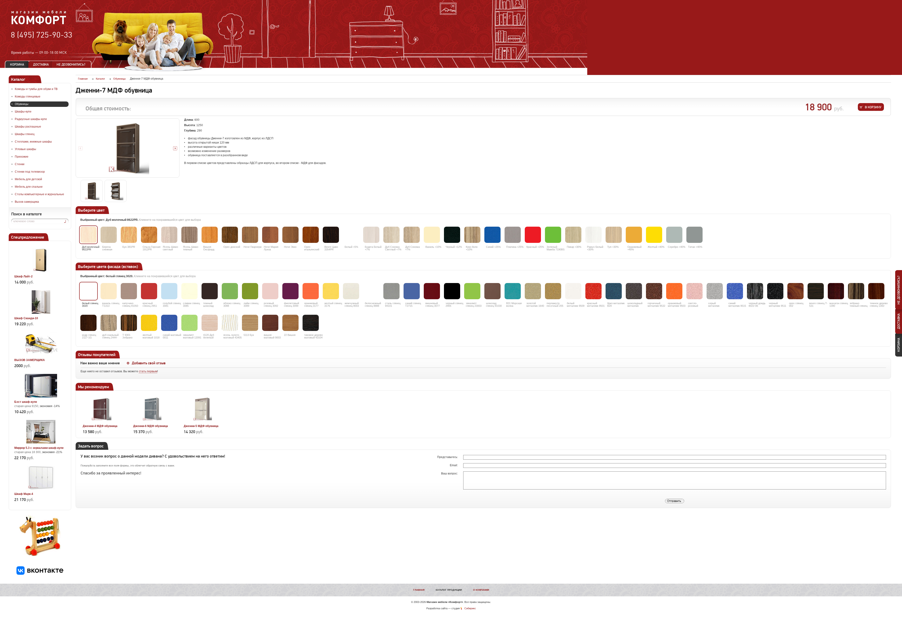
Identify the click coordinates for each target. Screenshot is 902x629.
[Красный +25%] (533, 235)
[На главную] (39, 23)
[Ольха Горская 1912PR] (149, 235)
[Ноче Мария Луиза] (270, 235)
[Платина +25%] (513, 235)
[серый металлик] (715, 291)
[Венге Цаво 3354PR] (331, 235)
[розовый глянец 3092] (270, 291)
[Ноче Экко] (290, 235)
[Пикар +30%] (573, 235)
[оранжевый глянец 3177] (311, 291)
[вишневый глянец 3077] (432, 291)
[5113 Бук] (250, 323)
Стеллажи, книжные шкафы (33, 141)
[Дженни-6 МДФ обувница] (151, 420)
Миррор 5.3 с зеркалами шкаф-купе (39, 448)
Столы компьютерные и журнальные (39, 194)
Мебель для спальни (29, 186)
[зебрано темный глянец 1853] (856, 291)
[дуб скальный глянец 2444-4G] (109, 323)
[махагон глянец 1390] (836, 291)
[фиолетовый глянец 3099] (290, 291)
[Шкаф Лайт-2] (40, 271)
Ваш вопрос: (450, 473)
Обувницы (21, 104)
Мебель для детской (28, 179)
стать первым (148, 371)
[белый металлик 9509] (573, 291)
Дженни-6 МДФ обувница (150, 426)
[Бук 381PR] (129, 235)
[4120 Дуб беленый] (210, 323)
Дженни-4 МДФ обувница (100, 426)
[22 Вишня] (290, 323)
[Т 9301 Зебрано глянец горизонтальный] (129, 323)
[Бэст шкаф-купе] (40, 396)
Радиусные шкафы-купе (31, 119)
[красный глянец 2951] (149, 291)
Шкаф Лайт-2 (23, 276)
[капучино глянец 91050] (129, 291)
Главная (418, 590)
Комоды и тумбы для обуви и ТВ (36, 89)
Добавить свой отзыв (149, 363)
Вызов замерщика (27, 201)
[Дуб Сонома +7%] (412, 235)
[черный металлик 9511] (775, 291)
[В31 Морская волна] (513, 291)
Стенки (19, 164)
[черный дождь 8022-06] (755, 291)
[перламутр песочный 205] (553, 291)
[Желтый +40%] (654, 235)
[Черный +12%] (452, 235)
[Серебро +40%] (674, 235)
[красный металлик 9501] (593, 291)
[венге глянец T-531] (816, 291)
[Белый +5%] (351, 235)
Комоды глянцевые (27, 96)
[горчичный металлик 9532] (654, 291)
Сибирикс (470, 608)
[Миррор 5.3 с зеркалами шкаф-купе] (40, 442)
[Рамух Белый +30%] (593, 235)
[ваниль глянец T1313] (109, 291)
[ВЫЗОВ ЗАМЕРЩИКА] (40, 354)
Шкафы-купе (23, 111)
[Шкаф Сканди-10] (40, 312)
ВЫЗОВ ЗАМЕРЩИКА (29, 360)
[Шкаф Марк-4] (40, 488)
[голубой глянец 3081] (169, 291)
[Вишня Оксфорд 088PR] (210, 235)
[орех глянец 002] (795, 291)
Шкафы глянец (25, 134)
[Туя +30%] (614, 235)
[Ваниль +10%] (432, 235)
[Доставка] (41, 64)
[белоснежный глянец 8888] (371, 291)
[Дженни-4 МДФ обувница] (101, 420)
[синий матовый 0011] (169, 323)
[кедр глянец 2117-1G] (88, 323)
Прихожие (21, 156)
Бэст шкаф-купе (25, 402)
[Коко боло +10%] (472, 235)
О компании (481, 590)
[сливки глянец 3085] (189, 291)
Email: (454, 465)
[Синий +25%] (492, 235)
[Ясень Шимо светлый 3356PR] (169, 235)
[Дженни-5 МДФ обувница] (202, 420)
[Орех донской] (230, 235)
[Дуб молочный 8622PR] (88, 235)
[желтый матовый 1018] (149, 323)
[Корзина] (17, 64)
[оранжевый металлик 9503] (674, 291)
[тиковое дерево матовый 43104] (311, 323)
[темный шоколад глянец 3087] (210, 291)
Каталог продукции (449, 590)
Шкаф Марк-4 (23, 494)
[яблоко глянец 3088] (230, 291)
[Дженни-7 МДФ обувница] (127, 148)
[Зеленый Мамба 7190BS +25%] (553, 235)
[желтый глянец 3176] (331, 291)
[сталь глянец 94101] (391, 291)
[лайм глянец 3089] (250, 291)
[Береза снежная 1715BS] (109, 235)
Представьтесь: (448, 457)
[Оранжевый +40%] (634, 235)
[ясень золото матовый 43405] (230, 323)
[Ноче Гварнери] (250, 235)
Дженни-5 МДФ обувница (201, 426)
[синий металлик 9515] (735, 291)
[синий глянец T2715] (412, 291)
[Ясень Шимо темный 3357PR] (189, 235)
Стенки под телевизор (30, 171)
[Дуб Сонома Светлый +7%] (391, 235)
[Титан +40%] (694, 235)
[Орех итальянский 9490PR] (311, 235)
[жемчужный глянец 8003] (351, 291)
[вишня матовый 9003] (270, 323)
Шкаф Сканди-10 (26, 318)
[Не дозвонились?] (72, 64)
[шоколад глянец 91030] (492, 291)
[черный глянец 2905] (452, 291)
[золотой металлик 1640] (533, 291)
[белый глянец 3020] (88, 291)
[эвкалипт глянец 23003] (472, 291)
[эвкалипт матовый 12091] (189, 323)
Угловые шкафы (25, 149)
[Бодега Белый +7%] (371, 235)
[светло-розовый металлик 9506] (694, 291)
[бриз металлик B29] (614, 291)
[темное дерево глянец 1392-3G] (876, 291)
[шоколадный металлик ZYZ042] (634, 291)
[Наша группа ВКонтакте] (39, 573)
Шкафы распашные (28, 126)
